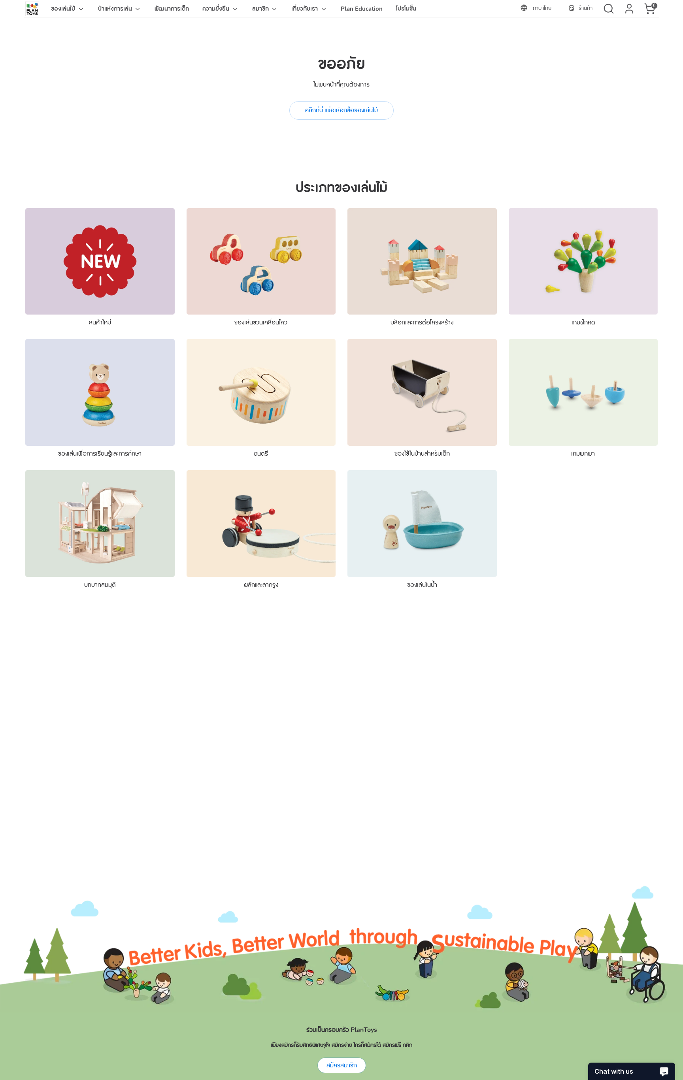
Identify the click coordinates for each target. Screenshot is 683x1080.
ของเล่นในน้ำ (422, 585)
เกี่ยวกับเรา (305, 9)
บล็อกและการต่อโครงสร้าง (422, 322)
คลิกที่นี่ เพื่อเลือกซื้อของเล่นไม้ (341, 110)
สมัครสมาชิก (341, 1065)
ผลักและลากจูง (261, 585)
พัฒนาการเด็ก (172, 9)
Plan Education (362, 9)
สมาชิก (261, 9)
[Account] (629, 9)
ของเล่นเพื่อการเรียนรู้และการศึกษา (100, 453)
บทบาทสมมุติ (100, 585)
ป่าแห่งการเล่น (116, 9)
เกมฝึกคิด (583, 322)
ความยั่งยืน (216, 9)
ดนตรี (261, 453)
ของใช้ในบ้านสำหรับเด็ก (422, 453)
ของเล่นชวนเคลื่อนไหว (260, 322)
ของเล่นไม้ (64, 9)
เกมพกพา (583, 453)
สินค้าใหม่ (100, 322)
